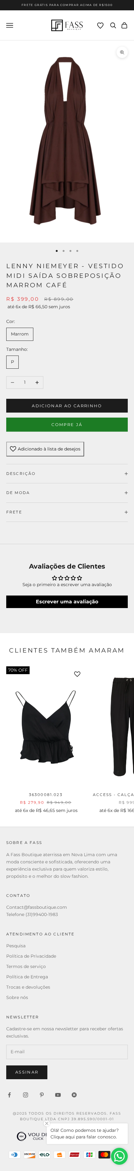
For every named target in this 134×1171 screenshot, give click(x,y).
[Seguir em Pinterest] (42, 1095)
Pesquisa (16, 946)
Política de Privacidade (31, 956)
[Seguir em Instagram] (25, 1095)
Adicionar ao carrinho (67, 405)
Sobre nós (17, 997)
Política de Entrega (27, 977)
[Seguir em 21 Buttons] (74, 1095)
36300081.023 (46, 794)
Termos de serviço (26, 966)
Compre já (66, 424)
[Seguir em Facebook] (9, 1095)
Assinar (26, 1072)
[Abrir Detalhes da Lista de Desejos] (100, 25)
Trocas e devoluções (28, 987)
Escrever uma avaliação (67, 602)
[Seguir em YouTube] (58, 1095)
